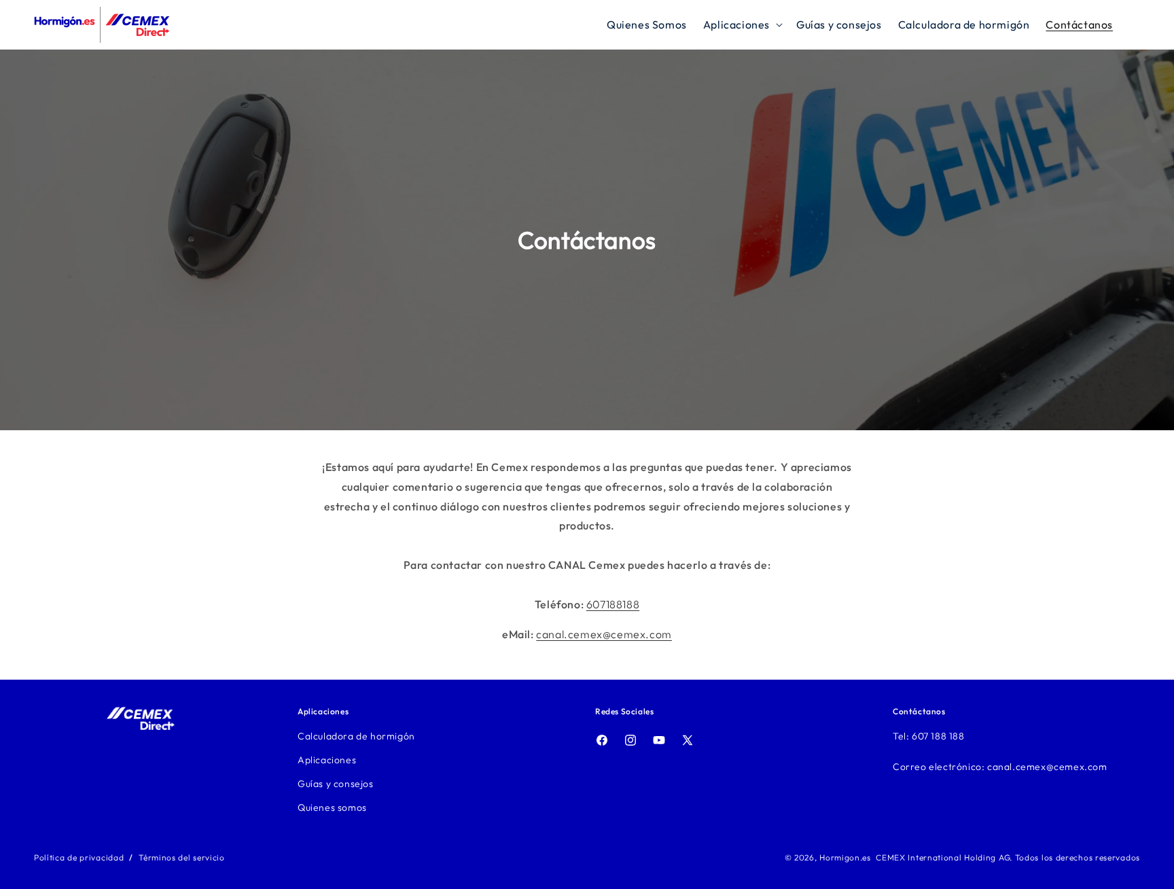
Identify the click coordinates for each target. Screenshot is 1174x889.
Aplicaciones (327, 760)
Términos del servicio (182, 857)
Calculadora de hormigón (356, 736)
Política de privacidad (79, 857)
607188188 (612, 604)
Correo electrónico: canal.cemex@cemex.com (1000, 767)
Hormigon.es (845, 857)
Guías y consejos (336, 784)
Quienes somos (332, 807)
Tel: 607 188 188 (929, 736)
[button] (741, 24)
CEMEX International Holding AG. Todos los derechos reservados (1008, 857)
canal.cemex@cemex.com (604, 634)
